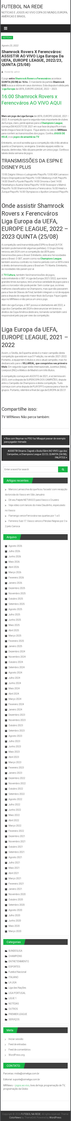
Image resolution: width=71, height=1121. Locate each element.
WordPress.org (17, 1055)
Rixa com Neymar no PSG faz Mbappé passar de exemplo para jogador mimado (35, 440)
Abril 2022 (14, 820)
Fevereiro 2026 (16, 577)
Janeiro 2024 (15, 709)
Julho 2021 (14, 862)
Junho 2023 (15, 746)
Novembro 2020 (17, 894)
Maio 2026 (14, 561)
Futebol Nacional (17, 972)
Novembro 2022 (17, 783)
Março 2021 (15, 878)
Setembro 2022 (17, 794)
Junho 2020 (15, 920)
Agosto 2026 (15, 546)
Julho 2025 (14, 614)
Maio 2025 (14, 625)
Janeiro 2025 (15, 646)
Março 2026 (15, 572)
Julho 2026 (14, 551)
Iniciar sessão (16, 1039)
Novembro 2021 (17, 841)
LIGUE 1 (13, 998)
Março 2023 (15, 762)
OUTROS (13, 1009)
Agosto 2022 (15, 799)
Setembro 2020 (17, 904)
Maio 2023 (14, 751)
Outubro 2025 (16, 598)
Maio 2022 (14, 815)
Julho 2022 (14, 804)
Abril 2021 (14, 873)
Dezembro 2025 (17, 588)
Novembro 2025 (17, 593)
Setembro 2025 (17, 604)
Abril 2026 (14, 567)
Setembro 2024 (17, 667)
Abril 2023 (14, 757)
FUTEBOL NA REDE (22, 6)
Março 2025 (15, 635)
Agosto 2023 (15, 736)
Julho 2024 (14, 678)
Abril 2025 (14, 630)
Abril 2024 (14, 693)
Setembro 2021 (17, 852)
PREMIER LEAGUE (18, 1014)
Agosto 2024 (15, 672)
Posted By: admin (12, 72)
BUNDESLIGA (15, 950)
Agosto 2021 (15, 857)
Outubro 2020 (16, 899)
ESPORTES (14, 966)
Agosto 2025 (15, 609)
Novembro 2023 (17, 720)
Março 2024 (15, 699)
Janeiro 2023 (15, 773)
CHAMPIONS (15, 956)
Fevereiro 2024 (16, 704)
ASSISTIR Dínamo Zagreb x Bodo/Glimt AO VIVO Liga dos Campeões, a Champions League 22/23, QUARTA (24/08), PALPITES (37, 454)
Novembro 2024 (17, 656)
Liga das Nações (17, 987)
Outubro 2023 (16, 725)
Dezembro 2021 (17, 836)
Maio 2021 (14, 868)
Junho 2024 (15, 683)
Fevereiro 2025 (16, 641)
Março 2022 (15, 825)
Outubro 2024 (16, 662)
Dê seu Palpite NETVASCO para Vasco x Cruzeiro (34, 500)
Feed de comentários (20, 1049)
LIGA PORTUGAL (17, 993)
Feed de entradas (17, 1044)
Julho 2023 (14, 741)
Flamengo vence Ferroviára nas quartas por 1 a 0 (34, 515)
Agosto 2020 (15, 910)
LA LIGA (13, 982)
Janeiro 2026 (15, 583)
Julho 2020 (14, 915)
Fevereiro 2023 (16, 767)
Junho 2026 (15, 556)
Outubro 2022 (16, 788)
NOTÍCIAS (7, 37)
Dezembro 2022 (17, 778)
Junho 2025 (15, 619)
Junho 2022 (15, 809)
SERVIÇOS (14, 1019)
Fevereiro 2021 (16, 883)
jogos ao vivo (22, 1085)
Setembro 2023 (17, 730)
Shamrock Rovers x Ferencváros (33, 78)
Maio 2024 (14, 688)
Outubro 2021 (16, 846)
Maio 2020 (14, 926)
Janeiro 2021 (15, 889)
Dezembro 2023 (17, 714)
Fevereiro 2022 (16, 831)
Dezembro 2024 (17, 651)
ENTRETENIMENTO (19, 961)
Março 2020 (15, 931)
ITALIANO (13, 977)
